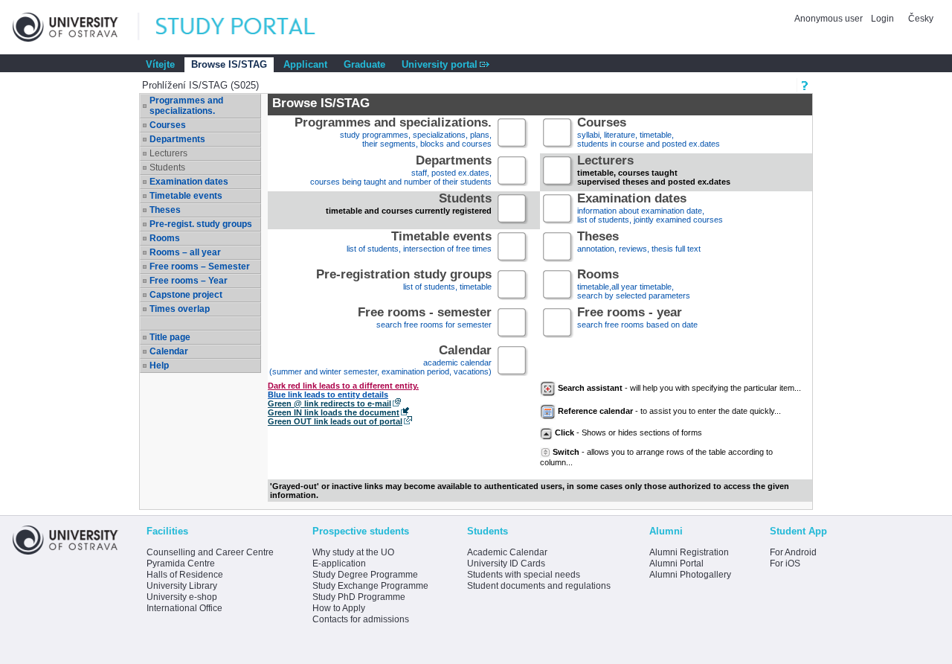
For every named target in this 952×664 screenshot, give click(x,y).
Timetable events (185, 196)
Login (882, 18)
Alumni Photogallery (690, 574)
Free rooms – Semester (199, 266)
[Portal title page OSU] (249, 27)
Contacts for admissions (360, 619)
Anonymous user (829, 18)
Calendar (168, 351)
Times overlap (179, 309)
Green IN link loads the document (333, 412)
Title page (169, 337)
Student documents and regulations (539, 586)
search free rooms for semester (425, 319)
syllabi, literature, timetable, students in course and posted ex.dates (648, 133)
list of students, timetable (404, 281)
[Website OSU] (76, 27)
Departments (177, 139)
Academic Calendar (507, 552)
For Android (793, 552)
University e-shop (182, 597)
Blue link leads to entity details (328, 394)
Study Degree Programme (365, 574)
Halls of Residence (185, 574)
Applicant (305, 64)
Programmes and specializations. (186, 105)
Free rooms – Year (188, 280)
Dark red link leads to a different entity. (343, 385)
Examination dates (188, 181)
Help (159, 365)
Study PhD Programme (358, 597)
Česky (920, 18)
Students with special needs (523, 574)
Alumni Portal (676, 563)
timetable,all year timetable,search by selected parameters (633, 285)
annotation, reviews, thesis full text (639, 243)
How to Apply (338, 608)
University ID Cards (506, 563)
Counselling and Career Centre (210, 552)
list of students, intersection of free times (419, 243)
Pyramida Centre (181, 563)
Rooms (164, 238)
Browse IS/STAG (229, 64)
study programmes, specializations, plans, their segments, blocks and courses (393, 133)
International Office (184, 608)
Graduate (364, 64)
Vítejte (160, 64)
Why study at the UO (353, 552)
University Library (182, 586)
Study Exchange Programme (370, 586)
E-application (339, 563)
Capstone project (185, 295)
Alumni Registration (689, 552)
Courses (167, 125)
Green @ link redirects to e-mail (329, 403)
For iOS (785, 563)
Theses (165, 210)
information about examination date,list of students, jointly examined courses (650, 209)
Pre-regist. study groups (200, 224)
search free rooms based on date (637, 319)
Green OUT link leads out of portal (335, 421)
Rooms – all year (185, 252)
